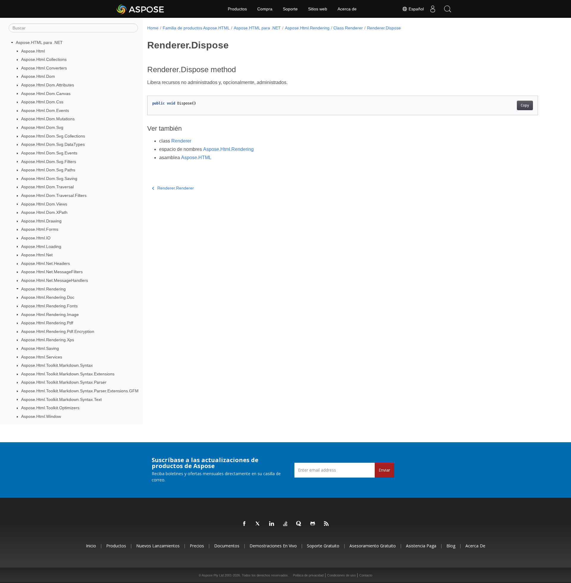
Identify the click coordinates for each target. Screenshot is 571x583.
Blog (450, 546)
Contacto (365, 575)
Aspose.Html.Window (41, 416)
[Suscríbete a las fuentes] (326, 524)
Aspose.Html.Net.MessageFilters (52, 271)
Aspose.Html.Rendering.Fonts (49, 306)
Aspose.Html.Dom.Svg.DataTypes (53, 144)
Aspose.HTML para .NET (39, 42)
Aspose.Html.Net (37, 254)
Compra (264, 9)
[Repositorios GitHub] (313, 524)
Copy (525, 105)
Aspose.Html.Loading (41, 246)
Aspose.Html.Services (41, 357)
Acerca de (347, 9)
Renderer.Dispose (384, 28)
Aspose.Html (33, 51)
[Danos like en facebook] (244, 524)
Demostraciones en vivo (273, 546)
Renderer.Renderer (175, 188)
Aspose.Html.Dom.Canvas (45, 93)
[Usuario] (432, 9)
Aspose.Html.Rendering (43, 289)
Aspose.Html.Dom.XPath (44, 212)
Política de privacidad (308, 575)
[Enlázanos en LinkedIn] (272, 524)
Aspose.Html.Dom (38, 76)
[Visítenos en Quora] (299, 524)
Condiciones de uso (341, 575)
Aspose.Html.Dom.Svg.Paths (48, 170)
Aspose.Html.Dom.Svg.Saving (49, 178)
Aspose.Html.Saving (40, 348)
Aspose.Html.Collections (44, 59)
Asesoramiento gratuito (372, 546)
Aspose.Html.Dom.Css (42, 101)
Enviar (384, 470)
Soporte (290, 9)
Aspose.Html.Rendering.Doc (47, 297)
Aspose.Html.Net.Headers (45, 263)
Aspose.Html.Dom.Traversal (47, 186)
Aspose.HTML (196, 157)
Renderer (181, 140)
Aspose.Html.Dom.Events (45, 110)
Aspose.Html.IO (36, 238)
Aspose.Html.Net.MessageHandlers (54, 280)
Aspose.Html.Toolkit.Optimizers (50, 407)
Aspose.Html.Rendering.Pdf (47, 322)
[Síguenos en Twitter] (258, 524)
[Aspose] (140, 8)
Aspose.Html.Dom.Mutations (48, 118)
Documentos (226, 546)
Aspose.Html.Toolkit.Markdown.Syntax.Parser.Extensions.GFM (80, 390)
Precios (197, 546)
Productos (237, 9)
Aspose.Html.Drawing (41, 221)
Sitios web (317, 9)
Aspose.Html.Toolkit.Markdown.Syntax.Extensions (67, 374)
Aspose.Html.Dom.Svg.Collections (53, 136)
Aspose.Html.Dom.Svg (42, 127)
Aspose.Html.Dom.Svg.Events (49, 153)
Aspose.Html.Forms (39, 229)
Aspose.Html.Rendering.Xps (47, 339)
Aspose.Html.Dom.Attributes (47, 85)
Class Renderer (348, 28)
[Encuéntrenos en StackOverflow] (285, 524)
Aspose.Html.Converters (44, 68)
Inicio (91, 546)
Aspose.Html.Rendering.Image (50, 314)
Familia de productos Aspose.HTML (196, 28)
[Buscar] (447, 9)
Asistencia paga (421, 546)
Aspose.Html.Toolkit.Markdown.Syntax (57, 365)
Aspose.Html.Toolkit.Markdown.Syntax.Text (61, 399)
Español (415, 9)
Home (153, 28)
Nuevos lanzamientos (158, 546)
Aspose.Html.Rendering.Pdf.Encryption (57, 331)
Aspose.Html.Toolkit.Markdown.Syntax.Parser (63, 382)
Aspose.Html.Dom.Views (44, 204)
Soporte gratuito (323, 546)
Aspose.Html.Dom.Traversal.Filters (54, 195)
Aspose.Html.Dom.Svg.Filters (48, 161)
